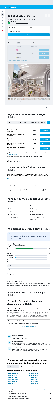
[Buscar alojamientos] (2, 14)
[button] (2, 7)
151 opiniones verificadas (22, 23)
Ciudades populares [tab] (13, 366)
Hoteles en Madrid (33, 373)
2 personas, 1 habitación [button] (15, 31)
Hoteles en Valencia (33, 377)
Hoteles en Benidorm (13, 379)
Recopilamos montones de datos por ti (17, 396)
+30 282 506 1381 (12, 21)
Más (8, 178)
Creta (29, 11)
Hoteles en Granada (12, 381)
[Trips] (2, 27)
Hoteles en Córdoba (12, 375)
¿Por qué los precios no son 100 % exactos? (19, 398)
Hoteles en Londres (33, 381)
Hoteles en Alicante (33, 379)
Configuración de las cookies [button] (13, 158)
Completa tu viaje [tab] (36, 366)
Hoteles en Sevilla (33, 383)
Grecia (12, 11)
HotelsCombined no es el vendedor (17, 393)
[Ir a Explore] (2, 23)
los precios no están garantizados (42, 389)
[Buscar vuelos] (2, 11)
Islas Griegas (21, 11)
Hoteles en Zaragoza (12, 377)
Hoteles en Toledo (33, 375)
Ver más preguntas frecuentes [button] (29, 326)
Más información (13, 154)
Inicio (9, 11)
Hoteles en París (11, 383)
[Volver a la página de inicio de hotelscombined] (10, 7)
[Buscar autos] (2, 17)
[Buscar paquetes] (2, 20)
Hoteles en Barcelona (13, 373)
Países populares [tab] (25, 366)
